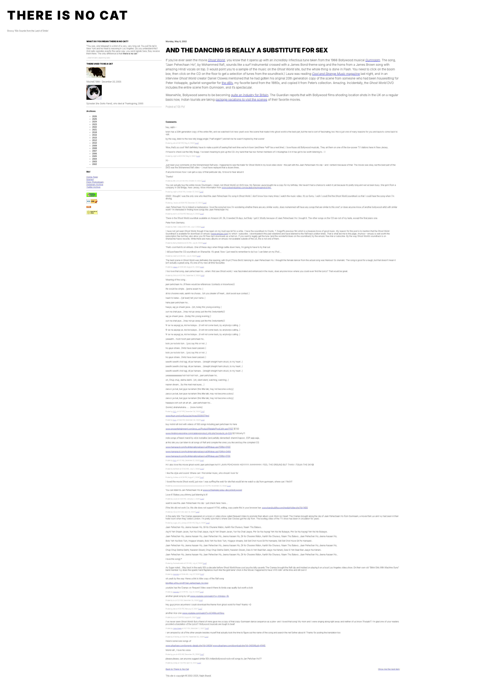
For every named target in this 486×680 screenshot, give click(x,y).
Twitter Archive (93, 187)
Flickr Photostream (95, 182)
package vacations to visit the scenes (241, 99)
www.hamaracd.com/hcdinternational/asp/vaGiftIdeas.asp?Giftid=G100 (198, 447)
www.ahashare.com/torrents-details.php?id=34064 (189, 645)
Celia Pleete (177, 628)
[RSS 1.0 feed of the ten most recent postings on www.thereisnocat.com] (88, 207)
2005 (94, 156)
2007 (94, 151)
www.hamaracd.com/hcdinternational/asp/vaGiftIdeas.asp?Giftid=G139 (198, 456)
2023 (94, 124)
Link (196, 143)
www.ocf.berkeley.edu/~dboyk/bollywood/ (222, 490)
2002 (94, 164)
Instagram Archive (94, 184)
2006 (94, 154)
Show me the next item (389, 669)
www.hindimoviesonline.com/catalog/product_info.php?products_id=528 (199, 433)
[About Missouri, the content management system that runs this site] (91, 196)
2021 (94, 130)
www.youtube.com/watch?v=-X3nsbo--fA (209, 596)
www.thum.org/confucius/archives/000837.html (187, 415)
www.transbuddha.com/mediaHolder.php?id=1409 (285, 507)
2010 (94, 143)
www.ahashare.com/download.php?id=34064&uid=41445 (239, 645)
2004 (94, 159)
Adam (175, 267)
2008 (94, 148)
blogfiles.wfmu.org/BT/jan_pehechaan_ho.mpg (187, 583)
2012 (94, 140)
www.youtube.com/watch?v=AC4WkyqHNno (203, 613)
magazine (336, 74)
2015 (94, 138)
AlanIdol (176, 574)
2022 (94, 127)
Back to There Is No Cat (177, 669)
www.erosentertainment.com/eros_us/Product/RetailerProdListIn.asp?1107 (199, 429)
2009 (94, 146)
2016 (94, 135)
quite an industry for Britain (249, 95)
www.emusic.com (219, 233)
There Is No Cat (68, 15)
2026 (94, 116)
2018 (94, 132)
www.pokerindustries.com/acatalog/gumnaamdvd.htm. (246, 187)
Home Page (92, 177)
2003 (94, 161)
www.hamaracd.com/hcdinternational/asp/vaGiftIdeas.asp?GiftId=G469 (198, 451)
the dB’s (227, 83)
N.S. (174, 411)
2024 (94, 122)
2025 (94, 119)
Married (90, 179)
